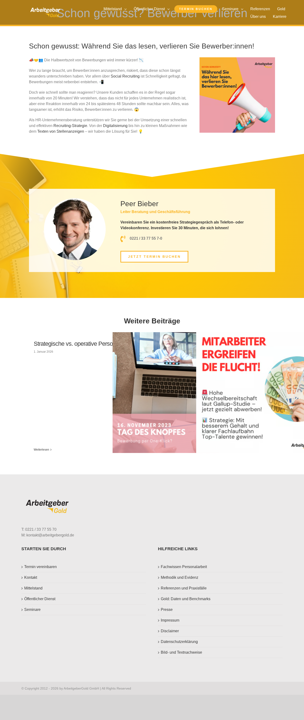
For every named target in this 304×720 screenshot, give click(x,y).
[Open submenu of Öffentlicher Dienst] (169, 9)
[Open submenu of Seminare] (243, 9)
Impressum (170, 620)
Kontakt (30, 577)
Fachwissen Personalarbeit (184, 567)
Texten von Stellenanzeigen (60, 131)
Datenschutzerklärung (179, 642)
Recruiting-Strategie (70, 126)
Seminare (32, 610)
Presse (167, 610)
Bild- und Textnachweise (181, 652)
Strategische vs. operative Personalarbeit (84, 343)
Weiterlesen (41, 449)
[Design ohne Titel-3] (45, 9)
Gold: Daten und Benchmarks (185, 599)
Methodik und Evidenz (179, 577)
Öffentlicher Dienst (39, 599)
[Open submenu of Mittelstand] (126, 9)
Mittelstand (33, 588)
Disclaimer (170, 631)
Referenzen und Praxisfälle (184, 588)
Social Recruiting (125, 76)
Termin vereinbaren (40, 567)
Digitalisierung (115, 126)
